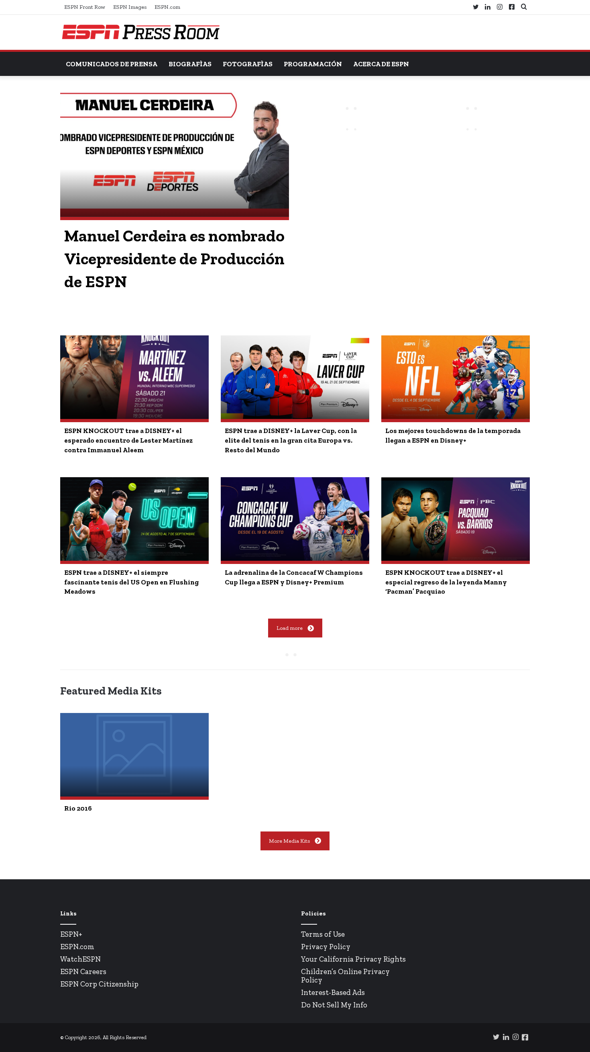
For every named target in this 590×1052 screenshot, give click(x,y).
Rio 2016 (78, 808)
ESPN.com (167, 7)
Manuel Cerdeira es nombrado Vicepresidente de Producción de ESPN (174, 259)
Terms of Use (323, 934)
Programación (313, 64)
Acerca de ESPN (381, 64)
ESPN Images (129, 7)
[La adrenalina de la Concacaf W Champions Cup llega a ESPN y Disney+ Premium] (295, 519)
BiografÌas (190, 64)
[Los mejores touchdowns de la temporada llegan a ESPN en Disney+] (455, 377)
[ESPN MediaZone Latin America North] (140, 32)
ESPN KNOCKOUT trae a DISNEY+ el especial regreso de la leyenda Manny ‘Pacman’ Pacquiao (446, 582)
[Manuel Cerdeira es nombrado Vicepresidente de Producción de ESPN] (174, 152)
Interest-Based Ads (333, 992)
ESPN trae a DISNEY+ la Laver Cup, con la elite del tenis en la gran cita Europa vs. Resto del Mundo (291, 440)
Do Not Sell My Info (334, 1004)
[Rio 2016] (134, 755)
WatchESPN (80, 959)
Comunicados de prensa (111, 64)
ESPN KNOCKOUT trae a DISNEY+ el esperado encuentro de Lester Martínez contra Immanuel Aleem (128, 440)
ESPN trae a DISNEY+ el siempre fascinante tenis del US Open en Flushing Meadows (131, 582)
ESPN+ (71, 934)
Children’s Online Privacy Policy (345, 976)
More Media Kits (289, 841)
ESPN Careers (83, 971)
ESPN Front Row (84, 7)
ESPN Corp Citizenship (99, 984)
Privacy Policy (325, 946)
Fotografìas (248, 64)
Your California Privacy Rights (353, 959)
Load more (290, 628)
